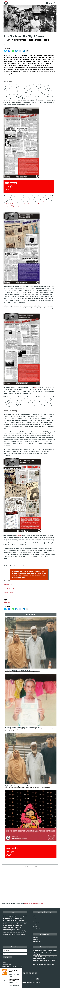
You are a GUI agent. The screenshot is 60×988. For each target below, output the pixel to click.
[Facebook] (24, 973)
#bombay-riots (7, 602)
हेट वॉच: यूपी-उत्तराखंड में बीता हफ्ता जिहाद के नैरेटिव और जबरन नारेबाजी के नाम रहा (44, 953)
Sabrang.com (19, 535)
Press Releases (35, 937)
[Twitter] (27, 973)
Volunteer (34, 917)
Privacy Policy (35, 927)
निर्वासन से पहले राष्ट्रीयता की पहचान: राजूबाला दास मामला (43, 964)
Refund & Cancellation (37, 929)
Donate (34, 915)
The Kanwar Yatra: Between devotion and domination (45, 950)
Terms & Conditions (36, 925)
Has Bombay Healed (8, 584)
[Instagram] (33, 973)
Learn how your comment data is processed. (33, 903)
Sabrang (4, 962)
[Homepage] (36, 973)
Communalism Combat (7, 964)
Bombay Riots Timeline (8, 592)
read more (23, 934)
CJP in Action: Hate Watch (13, 970)
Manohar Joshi (37, 387)
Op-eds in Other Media (37, 941)
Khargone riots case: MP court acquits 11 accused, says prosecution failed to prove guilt (44, 961)
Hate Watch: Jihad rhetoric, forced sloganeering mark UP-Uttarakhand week (44, 957)
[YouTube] (30, 973)
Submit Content (35, 919)
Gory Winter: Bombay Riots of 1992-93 (13, 980)
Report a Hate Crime (36, 921)
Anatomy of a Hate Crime (9, 588)
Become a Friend (36, 923)
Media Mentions (35, 939)
